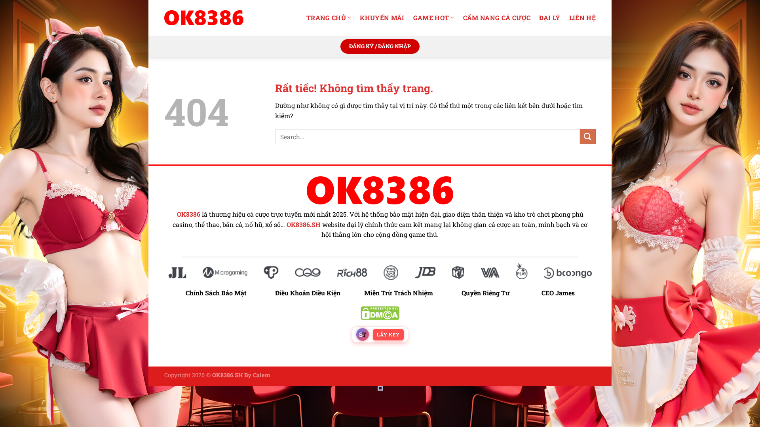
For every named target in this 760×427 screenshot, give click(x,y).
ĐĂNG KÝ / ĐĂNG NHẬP (380, 46)
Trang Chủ (326, 17)
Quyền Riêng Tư (486, 293)
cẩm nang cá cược (496, 17)
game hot (431, 17)
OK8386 (188, 214)
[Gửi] (588, 136)
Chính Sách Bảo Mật (220, 293)
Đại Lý (549, 17)
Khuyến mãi (382, 17)
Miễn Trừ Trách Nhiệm (398, 293)
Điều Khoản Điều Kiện (307, 293)
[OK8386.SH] (203, 17)
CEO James (558, 293)
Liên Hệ (582, 17)
